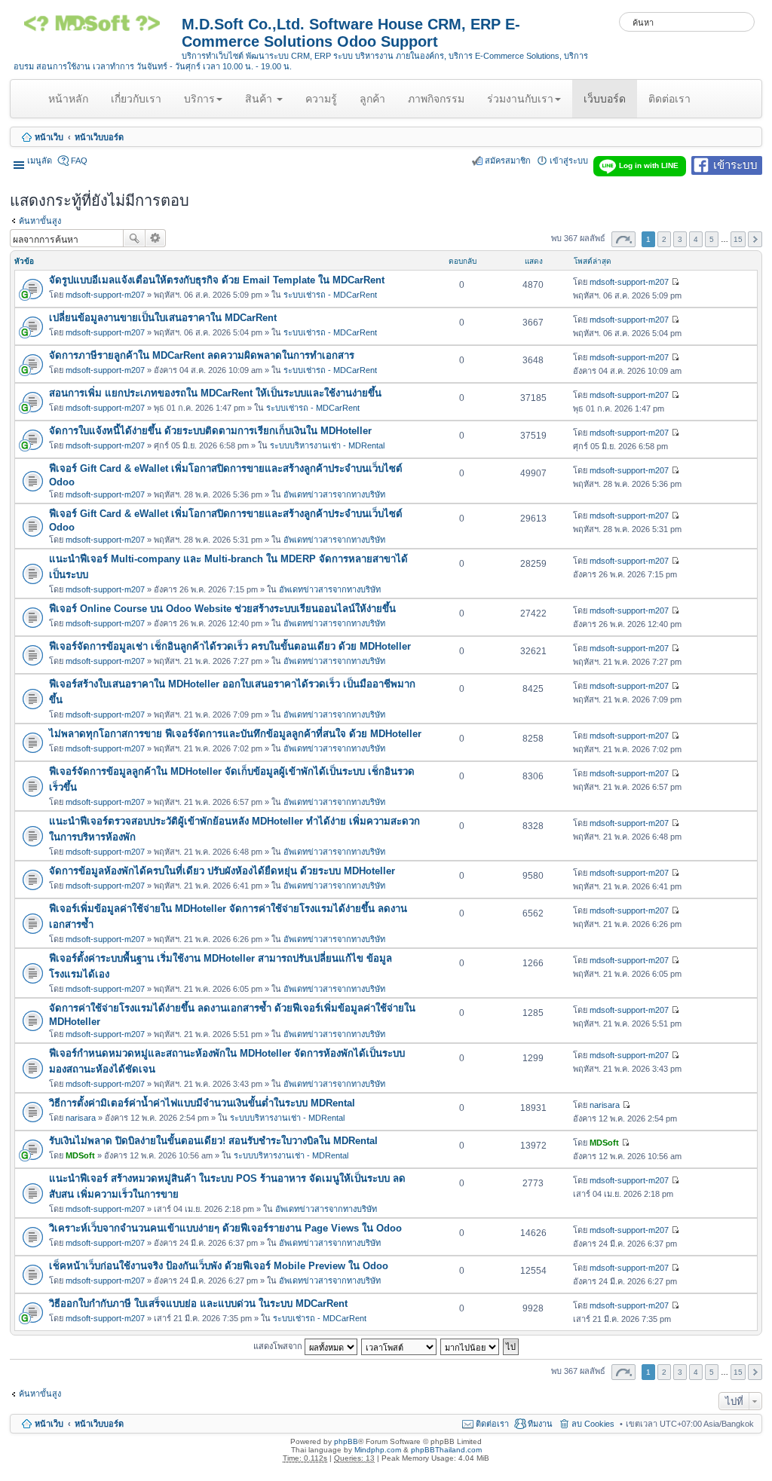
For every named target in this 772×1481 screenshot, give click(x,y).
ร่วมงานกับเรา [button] (520, 99)
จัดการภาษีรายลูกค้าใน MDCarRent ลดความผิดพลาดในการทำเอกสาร (201, 355)
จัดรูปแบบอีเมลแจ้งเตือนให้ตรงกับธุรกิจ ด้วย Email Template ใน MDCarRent (216, 280)
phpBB (346, 1441)
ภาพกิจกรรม (436, 99)
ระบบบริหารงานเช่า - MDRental (327, 445)
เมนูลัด (39, 160)
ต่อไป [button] (755, 239)
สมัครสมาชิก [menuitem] (508, 160)
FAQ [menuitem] (79, 160)
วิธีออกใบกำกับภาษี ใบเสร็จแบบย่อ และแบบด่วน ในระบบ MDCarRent (198, 1303)
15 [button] (738, 239)
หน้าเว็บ (49, 137)
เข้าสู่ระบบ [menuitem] (569, 160)
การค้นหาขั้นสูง (156, 238)
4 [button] (696, 239)
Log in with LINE (649, 165)
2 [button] (664, 239)
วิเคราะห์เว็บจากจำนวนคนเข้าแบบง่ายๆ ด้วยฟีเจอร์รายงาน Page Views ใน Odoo (225, 1228)
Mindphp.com (377, 1450)
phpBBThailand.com (446, 1450)
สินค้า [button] (260, 99)
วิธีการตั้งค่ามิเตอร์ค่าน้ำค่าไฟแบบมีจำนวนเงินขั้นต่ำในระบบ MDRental (202, 1103)
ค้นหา (134, 238)
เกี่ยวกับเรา (136, 99)
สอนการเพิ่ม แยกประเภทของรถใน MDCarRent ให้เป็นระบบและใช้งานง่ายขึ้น (215, 393)
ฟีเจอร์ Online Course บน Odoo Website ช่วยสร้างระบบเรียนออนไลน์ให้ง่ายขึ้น (222, 608)
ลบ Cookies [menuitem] (592, 1423)
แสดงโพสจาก (279, 1345)
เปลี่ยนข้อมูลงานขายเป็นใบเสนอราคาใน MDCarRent (163, 317)
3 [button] (680, 239)
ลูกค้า (372, 99)
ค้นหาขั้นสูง (40, 220)
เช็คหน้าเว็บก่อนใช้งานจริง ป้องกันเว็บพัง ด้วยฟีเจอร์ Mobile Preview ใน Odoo (218, 1265)
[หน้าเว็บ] (98, 29)
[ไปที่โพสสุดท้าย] (675, 281)
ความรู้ (321, 99)
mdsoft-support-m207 (105, 294)
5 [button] (711, 239)
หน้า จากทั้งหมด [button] (623, 239)
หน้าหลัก (70, 105)
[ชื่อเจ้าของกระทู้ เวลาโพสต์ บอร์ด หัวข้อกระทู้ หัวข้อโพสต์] (399, 1345)
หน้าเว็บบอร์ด (99, 137)
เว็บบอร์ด (605, 99)
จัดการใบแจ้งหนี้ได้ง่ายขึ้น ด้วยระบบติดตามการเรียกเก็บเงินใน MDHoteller (210, 430)
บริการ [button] (199, 99)
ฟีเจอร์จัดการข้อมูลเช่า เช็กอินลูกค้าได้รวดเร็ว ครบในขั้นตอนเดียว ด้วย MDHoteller (230, 646)
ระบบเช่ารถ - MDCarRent (330, 294)
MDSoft (80, 1155)
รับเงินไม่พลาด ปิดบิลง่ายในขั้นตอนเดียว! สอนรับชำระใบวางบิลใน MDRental (213, 1140)
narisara (81, 1117)
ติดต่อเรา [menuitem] (492, 1423)
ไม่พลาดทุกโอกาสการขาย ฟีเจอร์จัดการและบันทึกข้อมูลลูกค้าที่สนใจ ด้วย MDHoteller (235, 733)
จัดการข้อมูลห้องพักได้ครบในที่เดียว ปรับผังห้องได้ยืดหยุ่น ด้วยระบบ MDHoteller (222, 871)
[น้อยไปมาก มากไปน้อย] (470, 1345)
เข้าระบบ (735, 164)
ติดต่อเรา (669, 99)
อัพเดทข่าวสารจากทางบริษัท (334, 494)
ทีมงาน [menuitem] (540, 1423)
